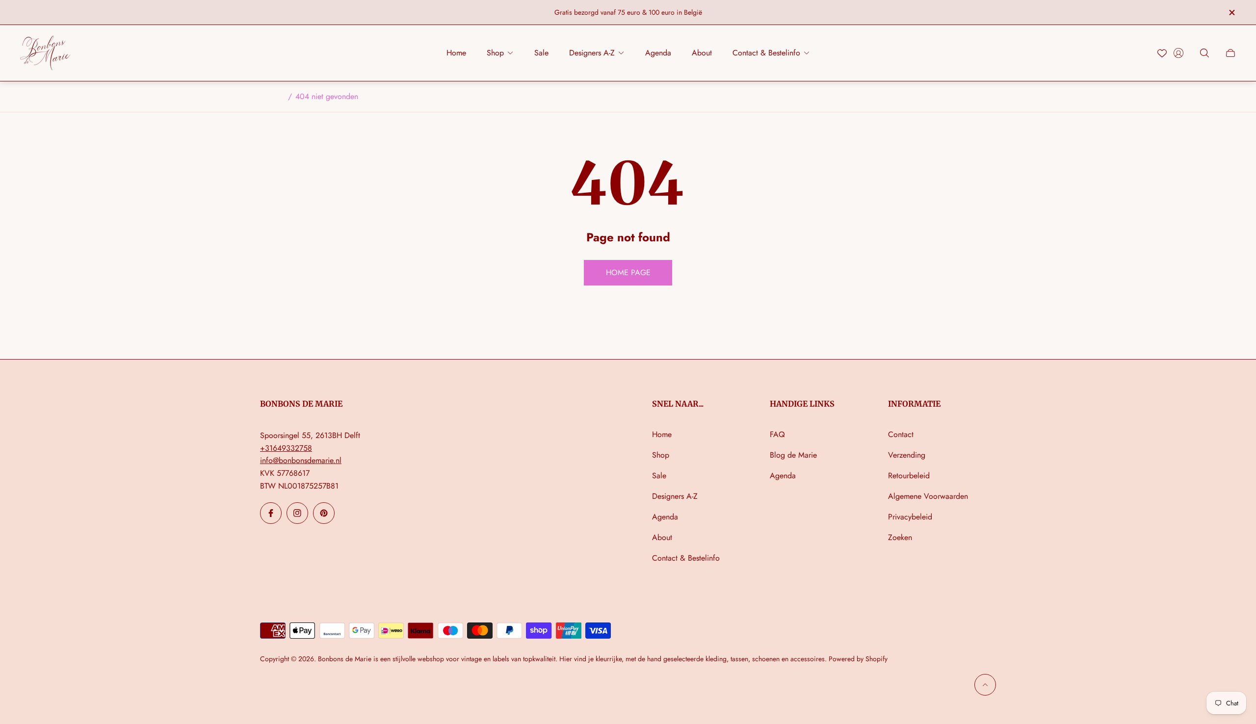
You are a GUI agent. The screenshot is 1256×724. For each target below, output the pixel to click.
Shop (660, 455)
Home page (628, 272)
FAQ (777, 434)
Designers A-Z (675, 496)
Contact (901, 434)
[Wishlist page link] (1162, 53)
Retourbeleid (909, 475)
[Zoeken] (1204, 53)
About (662, 537)
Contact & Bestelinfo (686, 558)
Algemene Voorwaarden (928, 496)
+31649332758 (286, 448)
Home (662, 434)
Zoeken (900, 537)
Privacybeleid (910, 516)
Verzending (906, 455)
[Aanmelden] (1178, 53)
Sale (659, 475)
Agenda (665, 516)
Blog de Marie (793, 455)
